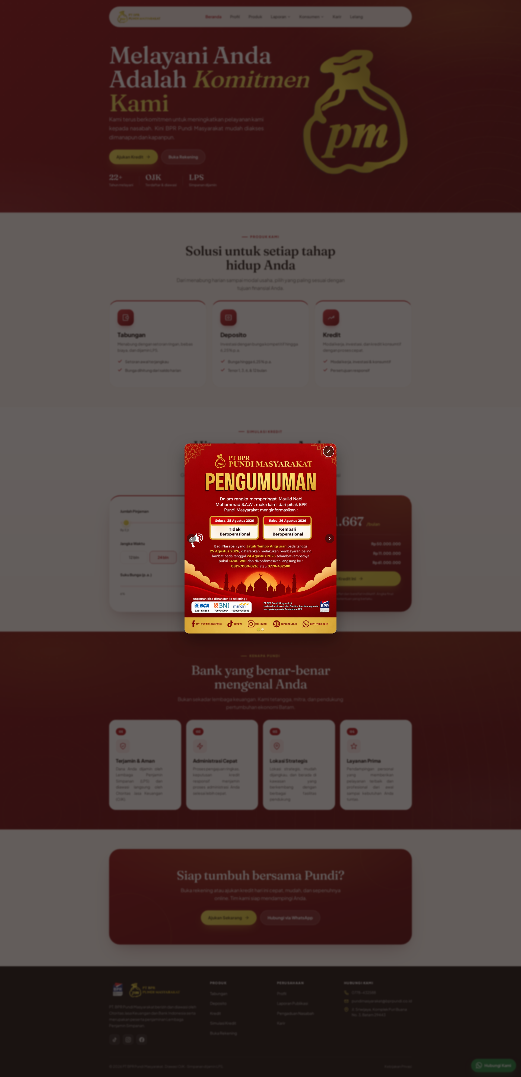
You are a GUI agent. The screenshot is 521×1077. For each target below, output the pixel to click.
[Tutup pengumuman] (328, 451)
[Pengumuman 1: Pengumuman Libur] (258, 629)
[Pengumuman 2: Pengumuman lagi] (262, 629)
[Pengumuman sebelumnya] (191, 538)
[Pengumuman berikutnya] (329, 538)
